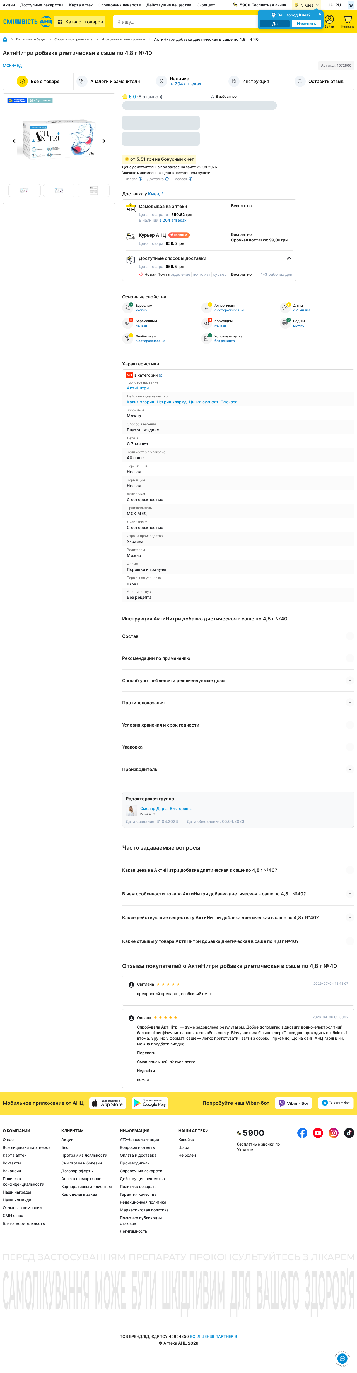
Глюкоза (229, 401)
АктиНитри (138, 387)
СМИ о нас (13, 1215)
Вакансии (12, 1170)
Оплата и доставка (138, 1155)
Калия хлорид (142, 401)
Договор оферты (77, 1170)
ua (330, 5)
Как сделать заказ (79, 1194)
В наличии (163, 220)
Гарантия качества (138, 1194)
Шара (183, 1147)
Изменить (306, 23)
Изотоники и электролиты (123, 39)
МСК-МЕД (12, 65)
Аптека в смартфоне (81, 1178)
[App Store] (107, 1103)
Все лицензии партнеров (26, 1147)
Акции (9, 5)
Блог (65, 1147)
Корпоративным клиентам (86, 1186)
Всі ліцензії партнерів (213, 1336)
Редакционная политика (143, 1202)
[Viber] (293, 1103)
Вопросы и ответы (138, 1147)
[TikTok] (349, 1181)
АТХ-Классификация (139, 1139)
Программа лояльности (84, 1155)
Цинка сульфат (205, 401)
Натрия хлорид (173, 401)
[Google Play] (150, 1103)
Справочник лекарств (119, 5)
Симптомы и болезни (81, 1163)
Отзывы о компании (22, 1207)
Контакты (12, 1163)
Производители (134, 1163)
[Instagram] (334, 1181)
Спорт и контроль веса (73, 39)
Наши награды (17, 1192)
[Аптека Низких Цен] (28, 21)
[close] (320, 13)
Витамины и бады (30, 39)
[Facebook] (302, 1181)
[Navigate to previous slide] (14, 141)
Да (275, 23)
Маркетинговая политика (144, 1209)
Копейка (186, 1139)
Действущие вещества (168, 5)
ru (338, 5)
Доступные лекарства (42, 5)
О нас (8, 1139)
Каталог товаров (84, 22)
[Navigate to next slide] (104, 141)
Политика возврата (138, 1186)
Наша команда (17, 1199)
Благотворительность (24, 1223)
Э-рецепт (206, 5)
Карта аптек (81, 5)
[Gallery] (59, 141)
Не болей (187, 1155)
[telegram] (335, 1103)
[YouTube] (318, 1181)
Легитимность (133, 1231)
